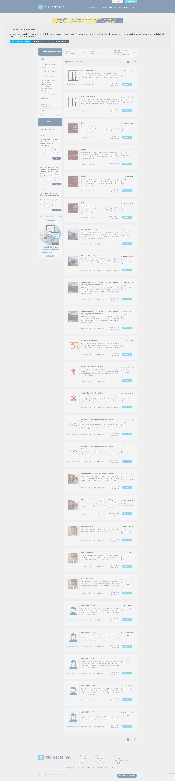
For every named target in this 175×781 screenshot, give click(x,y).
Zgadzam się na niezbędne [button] (42, 41)
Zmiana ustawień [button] (61, 41)
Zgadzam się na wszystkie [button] (20, 41)
